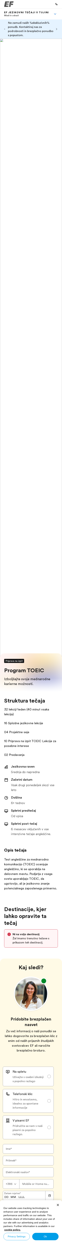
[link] (26, 14)
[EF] (9, 4)
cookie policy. (12, 1229)
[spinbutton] (6, 1197)
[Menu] (55, 14)
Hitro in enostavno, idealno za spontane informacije (25, 1103)
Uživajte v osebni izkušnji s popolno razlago (28, 1079)
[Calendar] (49, 1195)
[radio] (28, 1076)
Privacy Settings (16, 1236)
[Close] (58, 1205)
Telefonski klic (23, 1094)
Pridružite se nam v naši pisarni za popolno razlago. (28, 1130)
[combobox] (11, 1184)
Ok (45, 1236)
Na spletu (19, 1071)
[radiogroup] (28, 1103)
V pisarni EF (21, 1120)
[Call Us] (56, 4)
